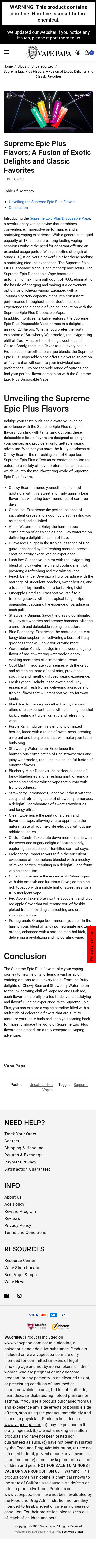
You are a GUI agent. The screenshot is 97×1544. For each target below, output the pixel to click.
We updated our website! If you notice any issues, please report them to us (48, 35)
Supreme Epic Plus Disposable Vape (60, 218)
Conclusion (18, 207)
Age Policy (14, 1204)
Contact (11, 1141)
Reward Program (20, 1211)
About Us (13, 1197)
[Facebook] (6, 1296)
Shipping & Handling (24, 1148)
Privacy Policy (17, 1225)
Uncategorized (42, 66)
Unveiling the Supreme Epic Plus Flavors (42, 202)
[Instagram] (19, 1296)
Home (8, 66)
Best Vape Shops (20, 1274)
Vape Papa (15, 1065)
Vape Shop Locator (22, 1267)
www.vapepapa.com (22, 1343)
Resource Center (19, 1260)
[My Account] (78, 52)
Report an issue (91, 946)
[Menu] (11, 52)
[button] (87, 52)
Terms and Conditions (25, 1232)
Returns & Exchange (23, 1155)
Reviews (12, 1218)
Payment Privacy (20, 1162)
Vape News (15, 1281)
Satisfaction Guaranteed (27, 1169)
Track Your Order (20, 1134)
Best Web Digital (72, 1531)
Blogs (22, 66)
